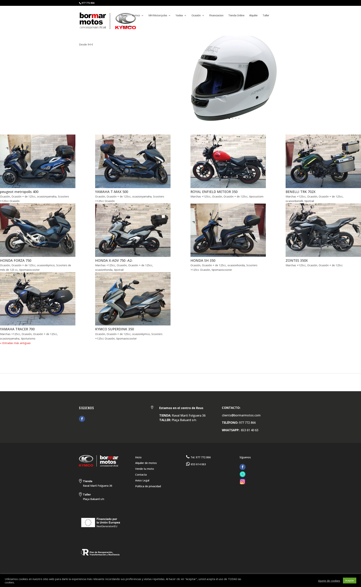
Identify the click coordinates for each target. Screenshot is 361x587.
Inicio (124, 15)
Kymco (136, 15)
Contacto (94, 357)
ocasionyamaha (46, 196)
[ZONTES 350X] (323, 230)
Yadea (179, 15)
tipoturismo (28, 338)
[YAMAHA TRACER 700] (37, 299)
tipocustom (256, 196)
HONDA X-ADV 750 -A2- (114, 260)
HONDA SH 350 (202, 260)
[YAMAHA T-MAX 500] (133, 161)
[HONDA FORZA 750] (37, 230)
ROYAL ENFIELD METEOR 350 (213, 191)
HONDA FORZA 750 (15, 260)
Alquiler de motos (146, 463)
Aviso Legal (142, 480)
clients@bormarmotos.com (241, 415)
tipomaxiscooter (29, 270)
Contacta (126, 26)
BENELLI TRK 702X (300, 191)
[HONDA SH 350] (228, 230)
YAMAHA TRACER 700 (17, 329)
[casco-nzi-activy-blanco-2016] (234, 125)
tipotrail (309, 201)
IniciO (5, 357)
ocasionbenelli (294, 201)
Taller (265, 15)
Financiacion (216, 15)
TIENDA (49, 357)
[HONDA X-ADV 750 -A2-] (133, 230)
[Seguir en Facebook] (82, 419)
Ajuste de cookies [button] (329, 580)
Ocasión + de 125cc (23, 196)
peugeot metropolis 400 (19, 191)
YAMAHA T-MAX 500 (111, 191)
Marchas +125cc (200, 196)
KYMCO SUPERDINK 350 (114, 329)
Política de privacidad (148, 486)
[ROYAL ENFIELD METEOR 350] (228, 161)
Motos (19, 357)
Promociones (70, 357)
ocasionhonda (103, 270)
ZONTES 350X (297, 260)
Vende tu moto (144, 469)
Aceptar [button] (349, 580)
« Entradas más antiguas (15, 343)
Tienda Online (236, 15)
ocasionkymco (46, 265)
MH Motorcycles (158, 15)
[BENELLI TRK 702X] (323, 161)
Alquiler (253, 15)
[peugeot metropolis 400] (37, 161)
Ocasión (196, 15)
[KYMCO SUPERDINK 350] (133, 299)
